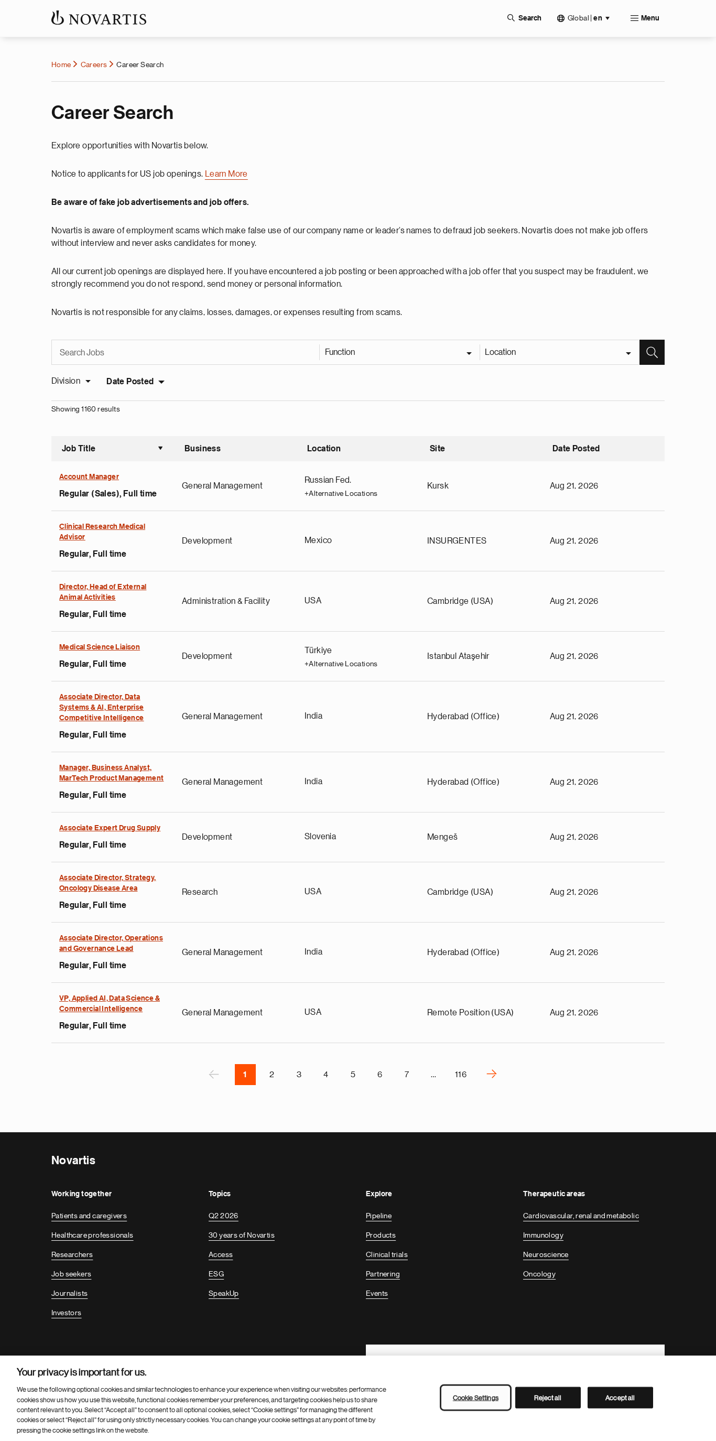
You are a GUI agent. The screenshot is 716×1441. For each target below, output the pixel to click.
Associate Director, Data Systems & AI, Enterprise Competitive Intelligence (101, 708)
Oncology (539, 1273)
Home (61, 64)
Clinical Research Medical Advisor (102, 532)
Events (377, 1293)
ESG (216, 1273)
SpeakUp (224, 1293)
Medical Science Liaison (99, 647)
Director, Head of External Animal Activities (102, 592)
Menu (650, 18)
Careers (94, 64)
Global (585, 18)
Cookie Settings (475, 1397)
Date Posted (130, 381)
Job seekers (71, 1273)
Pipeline (379, 1215)
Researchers (72, 1254)
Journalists (69, 1293)
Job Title (113, 450)
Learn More (226, 174)
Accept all (620, 1397)
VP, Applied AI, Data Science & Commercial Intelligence (109, 1004)
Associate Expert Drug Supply (109, 828)
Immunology (543, 1235)
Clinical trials (387, 1254)
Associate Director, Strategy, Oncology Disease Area (107, 883)
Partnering (383, 1273)
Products (381, 1235)
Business (203, 449)
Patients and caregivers (89, 1215)
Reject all (547, 1397)
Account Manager (89, 477)
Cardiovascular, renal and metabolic (581, 1215)
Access (221, 1254)
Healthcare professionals (92, 1235)
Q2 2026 (223, 1215)
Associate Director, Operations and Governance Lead (111, 943)
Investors (66, 1312)
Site (438, 449)
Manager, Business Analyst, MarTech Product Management (111, 773)
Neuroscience (546, 1254)
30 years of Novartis (242, 1235)
